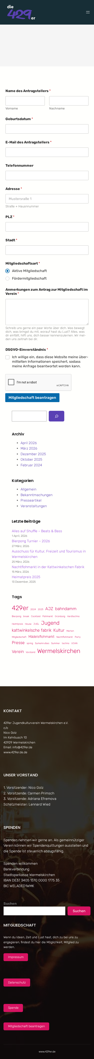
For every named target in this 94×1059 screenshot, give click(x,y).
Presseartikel (31, 500)
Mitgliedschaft (19, 637)
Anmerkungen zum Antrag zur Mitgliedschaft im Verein (46, 291)
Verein (18, 651)
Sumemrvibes (42, 643)
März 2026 (29, 448)
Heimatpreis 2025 (26, 577)
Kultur (58, 630)
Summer (55, 643)
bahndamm (66, 608)
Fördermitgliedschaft (29, 278)
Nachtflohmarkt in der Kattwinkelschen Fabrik (48, 567)
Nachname (57, 108)
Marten (70, 630)
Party (78, 637)
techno (65, 643)
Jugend (50, 623)
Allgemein (28, 489)
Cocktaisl (35, 616)
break (26, 616)
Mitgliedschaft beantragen (32, 397)
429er (20, 608)
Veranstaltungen (34, 506)
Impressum (16, 957)
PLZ (9, 217)
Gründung (60, 616)
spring (30, 643)
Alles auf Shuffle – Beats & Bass (37, 531)
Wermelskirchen (58, 651)
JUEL (36, 624)
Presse (18, 642)
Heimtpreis (17, 624)
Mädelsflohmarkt (41, 636)
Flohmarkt (47, 616)
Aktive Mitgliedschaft (29, 271)
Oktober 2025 (31, 459)
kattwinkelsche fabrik (31, 630)
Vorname (11, 108)
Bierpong (16, 616)
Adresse (13, 189)
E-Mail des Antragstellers (28, 142)
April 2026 (29, 443)
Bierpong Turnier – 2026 (31, 541)
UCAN (74, 643)
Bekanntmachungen (36, 495)
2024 (33, 609)
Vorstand (30, 652)
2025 (40, 609)
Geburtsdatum (19, 119)
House (28, 624)
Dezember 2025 (33, 454)
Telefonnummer (19, 165)
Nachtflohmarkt (64, 637)
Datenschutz (17, 982)
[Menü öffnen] (88, 12)
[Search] (56, 416)
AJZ (49, 608)
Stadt (11, 240)
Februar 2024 (31, 465)
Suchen (10, 903)
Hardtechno (73, 616)
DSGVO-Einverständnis (26, 349)
